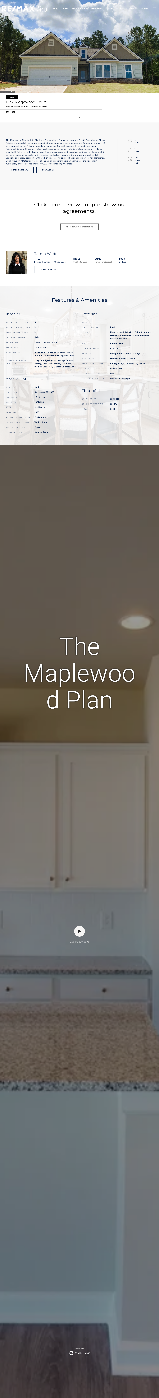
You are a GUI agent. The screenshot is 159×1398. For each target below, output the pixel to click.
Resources (96, 9)
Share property (19, 170)
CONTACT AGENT (48, 269)
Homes (66, 9)
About (56, 9)
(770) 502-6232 (80, 262)
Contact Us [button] (48, 170)
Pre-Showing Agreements (79, 227)
